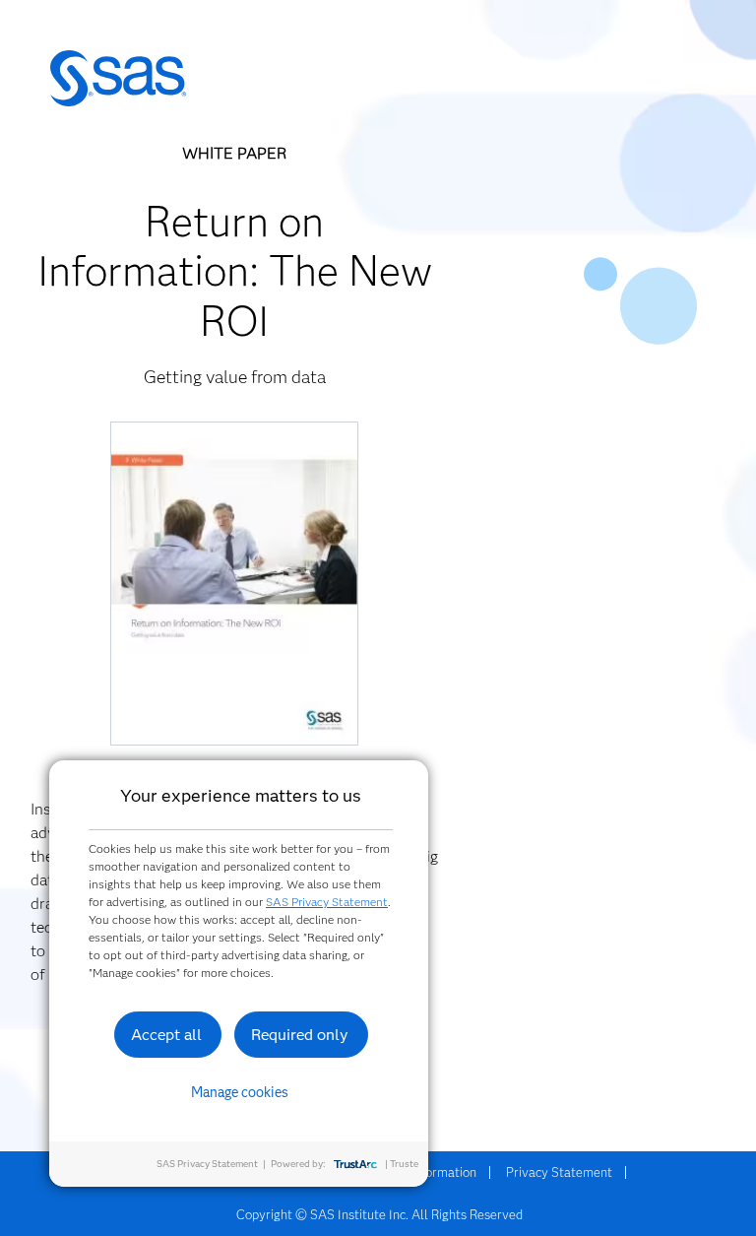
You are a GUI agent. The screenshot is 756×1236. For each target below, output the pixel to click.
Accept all (166, 1034)
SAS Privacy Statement (327, 901)
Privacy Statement (559, 1172)
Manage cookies (239, 1092)
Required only (299, 1034)
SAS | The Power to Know (118, 78)
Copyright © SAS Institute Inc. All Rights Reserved (379, 1214)
